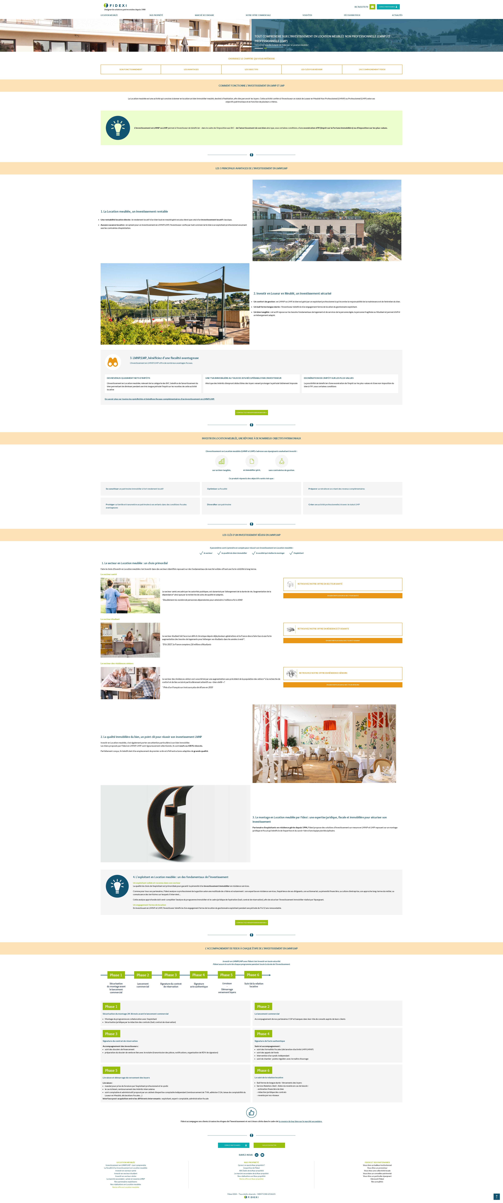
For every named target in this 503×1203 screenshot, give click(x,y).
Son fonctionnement (130, 69)
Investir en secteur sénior (125, 1176)
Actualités (397, 15)
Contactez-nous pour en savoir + (251, 412)
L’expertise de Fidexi (251, 1168)
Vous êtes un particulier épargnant (377, 1176)
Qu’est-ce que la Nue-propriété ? (251, 1165)
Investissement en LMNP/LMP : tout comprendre (126, 1165)
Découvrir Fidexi (377, 1179)
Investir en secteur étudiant (125, 1173)
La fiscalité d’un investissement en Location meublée (125, 1168)
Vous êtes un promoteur (377, 1168)
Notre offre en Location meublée (125, 1187)
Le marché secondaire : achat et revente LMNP (126, 1179)
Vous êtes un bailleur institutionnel (377, 1165)
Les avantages (191, 69)
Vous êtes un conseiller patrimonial (377, 1173)
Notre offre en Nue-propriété (251, 1179)
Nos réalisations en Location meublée (125, 1184)
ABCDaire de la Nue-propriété (251, 1170)
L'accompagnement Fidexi (372, 69)
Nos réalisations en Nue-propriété (251, 1176)
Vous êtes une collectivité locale (377, 1170)
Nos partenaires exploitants (125, 1181)
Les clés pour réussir (311, 69)
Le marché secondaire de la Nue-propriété (251, 1173)
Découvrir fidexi (352, 15)
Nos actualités (377, 1181)
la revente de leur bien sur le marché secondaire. (300, 1121)
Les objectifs (251, 69)
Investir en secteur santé (125, 1170)
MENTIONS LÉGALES (266, 1194)
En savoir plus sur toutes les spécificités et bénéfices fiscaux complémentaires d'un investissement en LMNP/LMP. (160, 399)
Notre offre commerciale (258, 15)
